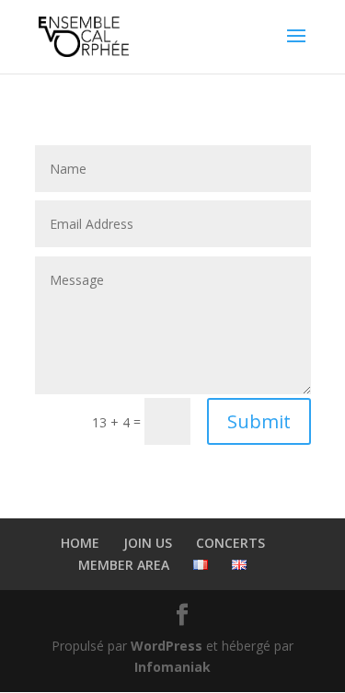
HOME (80, 542)
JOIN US (147, 542)
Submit (259, 421)
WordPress (166, 645)
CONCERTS (230, 542)
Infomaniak (172, 667)
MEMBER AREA (123, 565)
